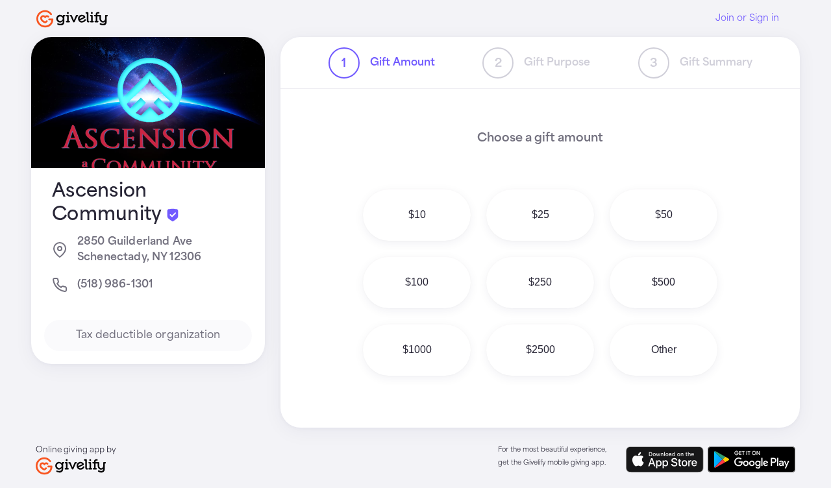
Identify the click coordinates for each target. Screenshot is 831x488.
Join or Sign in (747, 18)
